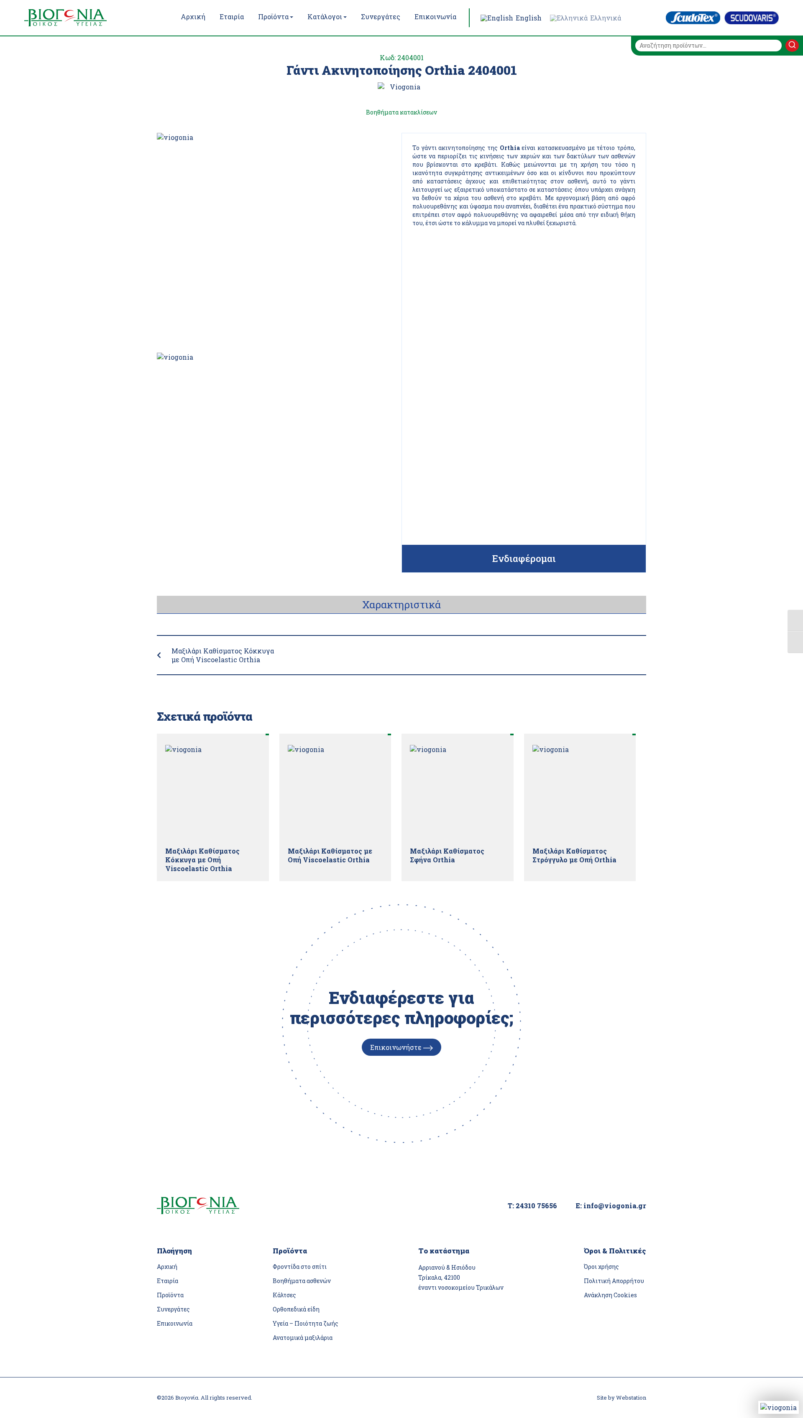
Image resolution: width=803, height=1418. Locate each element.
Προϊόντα (170, 1295)
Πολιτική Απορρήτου (614, 1281)
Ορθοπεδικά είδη (296, 1309)
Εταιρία (167, 1281)
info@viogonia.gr (614, 1205)
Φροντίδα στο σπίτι (300, 1267)
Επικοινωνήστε (396, 1047)
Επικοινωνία (174, 1323)
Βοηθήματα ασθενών (302, 1281)
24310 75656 (536, 1205)
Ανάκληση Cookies (610, 1295)
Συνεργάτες (173, 1309)
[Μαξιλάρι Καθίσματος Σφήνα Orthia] (457, 792)
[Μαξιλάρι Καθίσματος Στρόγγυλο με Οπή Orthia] (580, 792)
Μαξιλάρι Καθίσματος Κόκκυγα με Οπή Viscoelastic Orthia (222, 655)
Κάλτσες (284, 1295)
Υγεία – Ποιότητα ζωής (305, 1323)
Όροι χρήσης (601, 1267)
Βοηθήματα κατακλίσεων (401, 112)
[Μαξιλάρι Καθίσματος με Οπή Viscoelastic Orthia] (335, 792)
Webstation (631, 1397)
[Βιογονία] (82, 17)
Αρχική (167, 1267)
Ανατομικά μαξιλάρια (302, 1338)
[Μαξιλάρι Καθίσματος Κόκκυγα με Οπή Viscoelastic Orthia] (213, 792)
